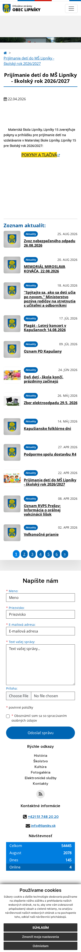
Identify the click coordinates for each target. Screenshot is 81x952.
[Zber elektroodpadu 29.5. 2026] (12, 400)
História (40, 755)
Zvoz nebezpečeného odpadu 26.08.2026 (49, 243)
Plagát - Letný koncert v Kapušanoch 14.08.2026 (45, 327)
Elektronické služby (40, 778)
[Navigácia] (71, 8)
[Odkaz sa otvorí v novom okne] (40, 794)
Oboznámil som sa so (39, 718)
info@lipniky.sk (43, 826)
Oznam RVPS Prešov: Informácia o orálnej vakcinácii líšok (42, 510)
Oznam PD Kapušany (43, 351)
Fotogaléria (40, 772)
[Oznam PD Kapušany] (12, 349)
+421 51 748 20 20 (43, 817)
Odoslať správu (41, 732)
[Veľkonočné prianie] (12, 532)
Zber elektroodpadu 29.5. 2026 (50, 402)
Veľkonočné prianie (41, 534)
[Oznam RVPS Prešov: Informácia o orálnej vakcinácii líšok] (12, 505)
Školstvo (40, 761)
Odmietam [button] (41, 946)
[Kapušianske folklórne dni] (12, 426)
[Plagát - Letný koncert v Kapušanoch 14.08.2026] (12, 323)
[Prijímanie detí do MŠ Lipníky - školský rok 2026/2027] (12, 478)
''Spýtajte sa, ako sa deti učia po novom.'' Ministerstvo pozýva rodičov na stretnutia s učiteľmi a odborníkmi (50, 299)
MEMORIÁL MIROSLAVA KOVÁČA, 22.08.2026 (44, 268)
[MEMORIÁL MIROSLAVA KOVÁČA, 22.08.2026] (12, 265)
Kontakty (40, 783)
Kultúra (40, 767)
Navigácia (13, 8)
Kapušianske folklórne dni (47, 428)
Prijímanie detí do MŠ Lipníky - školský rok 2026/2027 (29, 61)
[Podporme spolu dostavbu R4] (12, 452)
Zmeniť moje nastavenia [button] (40, 937)
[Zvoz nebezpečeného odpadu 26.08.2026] (12, 239)
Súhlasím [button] (40, 927)
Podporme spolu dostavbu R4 (50, 454)
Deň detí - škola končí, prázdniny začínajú (43, 379)
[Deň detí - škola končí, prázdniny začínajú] (12, 375)
